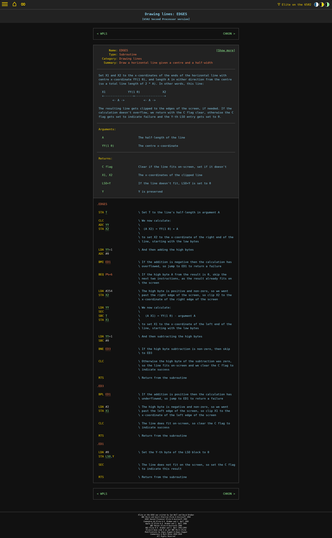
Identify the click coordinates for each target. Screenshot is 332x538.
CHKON (227, 33)
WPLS (103, 33)
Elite (294, 4)
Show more (225, 50)
